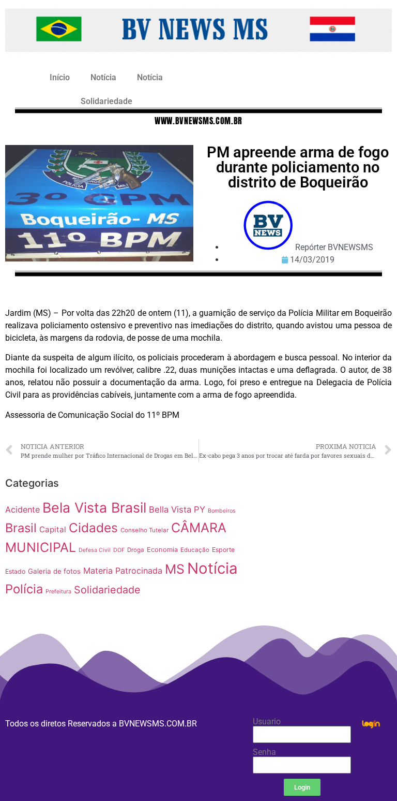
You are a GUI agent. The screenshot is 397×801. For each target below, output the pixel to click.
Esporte (223, 550)
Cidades (93, 527)
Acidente (22, 509)
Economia (162, 550)
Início (60, 77)
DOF (119, 550)
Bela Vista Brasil (94, 507)
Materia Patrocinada (122, 570)
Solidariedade (106, 101)
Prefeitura (58, 591)
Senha (264, 752)
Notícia (103, 77)
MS (175, 569)
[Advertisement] (325, 537)
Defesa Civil (95, 550)
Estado (15, 571)
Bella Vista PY (177, 509)
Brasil (21, 527)
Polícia (24, 588)
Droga (135, 550)
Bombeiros (222, 510)
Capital (52, 529)
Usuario (267, 722)
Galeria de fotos (54, 571)
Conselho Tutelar (144, 530)
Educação (194, 550)
